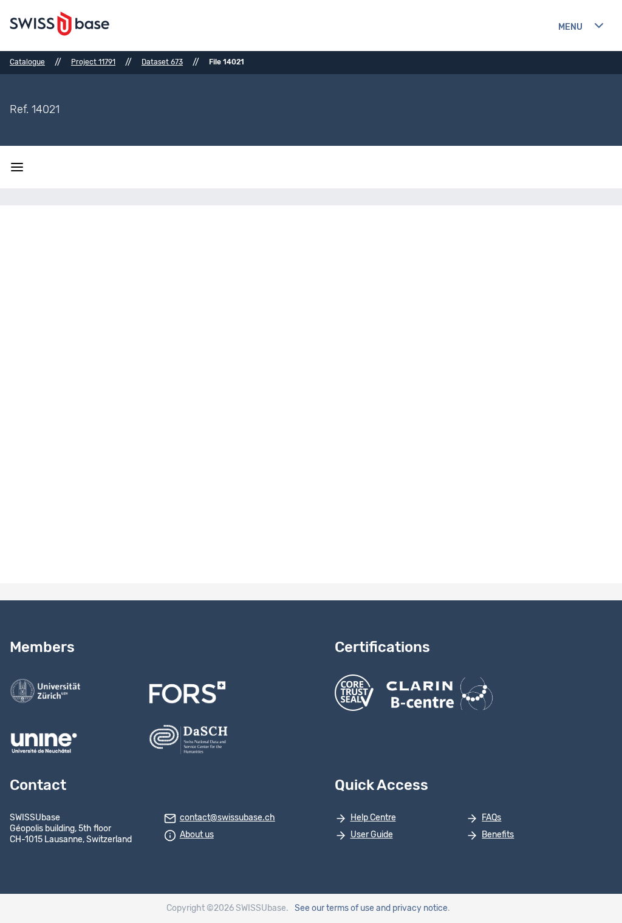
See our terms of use (334, 908)
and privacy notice (412, 908)
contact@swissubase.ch (227, 818)
